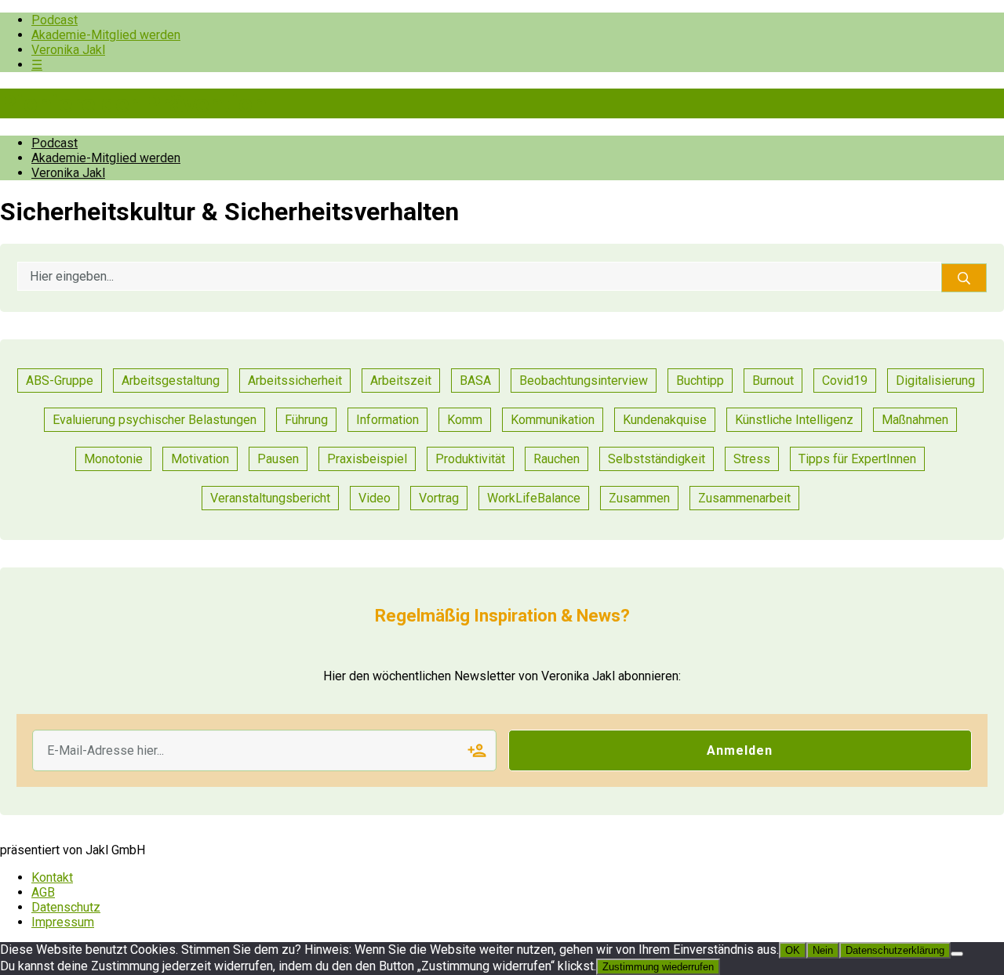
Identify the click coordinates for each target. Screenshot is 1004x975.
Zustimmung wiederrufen (658, 967)
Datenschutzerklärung (895, 950)
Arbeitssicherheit (295, 380)
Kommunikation (553, 419)
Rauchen (556, 458)
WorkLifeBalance (533, 498)
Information (387, 419)
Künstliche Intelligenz (794, 419)
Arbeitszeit (400, 380)
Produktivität (470, 458)
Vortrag (439, 498)
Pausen (278, 458)
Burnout (773, 380)
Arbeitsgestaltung (171, 380)
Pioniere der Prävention (133, 103)
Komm (464, 419)
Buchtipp (700, 380)
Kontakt (52, 877)
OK (792, 950)
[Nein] (957, 953)
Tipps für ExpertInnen (857, 458)
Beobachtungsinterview (583, 380)
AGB (43, 892)
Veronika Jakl (68, 49)
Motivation (200, 458)
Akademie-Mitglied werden (105, 34)
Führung (306, 419)
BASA (475, 380)
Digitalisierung (935, 380)
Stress (751, 458)
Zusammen (639, 498)
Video (374, 498)
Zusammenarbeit (744, 498)
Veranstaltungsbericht (270, 498)
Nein (823, 950)
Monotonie (113, 458)
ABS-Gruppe (59, 380)
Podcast (54, 20)
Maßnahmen (915, 419)
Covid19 (845, 380)
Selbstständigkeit (656, 458)
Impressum (62, 922)
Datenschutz (65, 907)
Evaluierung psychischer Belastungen (154, 419)
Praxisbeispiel (367, 458)
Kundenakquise (665, 419)
